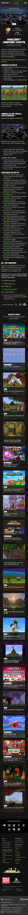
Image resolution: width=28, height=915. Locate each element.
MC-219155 (7, 223)
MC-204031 (7, 202)
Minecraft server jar (9, 283)
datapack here (19, 118)
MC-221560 (7, 241)
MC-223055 (7, 252)
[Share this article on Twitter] (16, 304)
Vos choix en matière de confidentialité (12, 911)
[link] (4, 825)
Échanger (17, 863)
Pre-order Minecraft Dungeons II (13, 10)
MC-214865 (7, 220)
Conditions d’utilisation (5, 907)
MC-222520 (7, 248)
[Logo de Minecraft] (6, 3)
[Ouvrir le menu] (25, 2)
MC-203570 (7, 193)
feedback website (18, 295)
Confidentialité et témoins (6, 902)
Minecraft (4, 840)
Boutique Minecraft (19, 842)
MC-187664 (7, 180)
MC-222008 (7, 245)
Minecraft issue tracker (10, 289)
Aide (16, 850)
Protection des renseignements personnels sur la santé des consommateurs (13, 905)
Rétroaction (17, 851)
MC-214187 (7, 207)
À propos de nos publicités (6, 909)
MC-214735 (7, 211)
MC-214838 (7, 216)
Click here (9, 104)
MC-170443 (7, 175)
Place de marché (18, 840)
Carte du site (17, 853)
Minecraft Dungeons (6, 843)
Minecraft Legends (6, 845)
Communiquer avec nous (20, 857)
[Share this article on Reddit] (20, 304)
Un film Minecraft (6, 862)
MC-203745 (7, 196)
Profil (16, 861)
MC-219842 (7, 232)
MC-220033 (7, 238)
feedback (12, 59)
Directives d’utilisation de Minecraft (7, 889)
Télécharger (17, 855)
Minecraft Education (6, 847)
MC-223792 (7, 256)
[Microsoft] (24, 899)
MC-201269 (7, 187)
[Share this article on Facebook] (24, 304)
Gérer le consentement (20, 889)
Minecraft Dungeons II (7, 842)
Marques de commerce (17, 907)
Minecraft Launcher (8, 269)
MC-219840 (7, 229)
